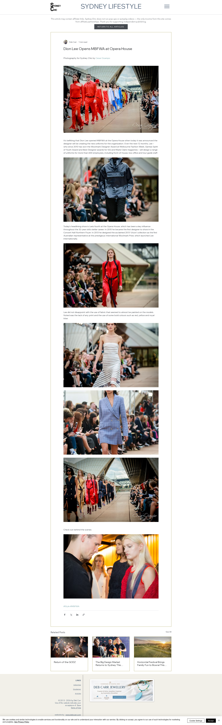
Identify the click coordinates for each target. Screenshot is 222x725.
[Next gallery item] (155, 189)
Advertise (77, 685)
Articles (78, 693)
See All (168, 632)
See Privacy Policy (21, 722)
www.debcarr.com (73, 715)
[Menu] (167, 6)
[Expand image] (111, 189)
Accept (211, 720)
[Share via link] (83, 614)
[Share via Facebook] (64, 614)
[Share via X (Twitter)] (71, 614)
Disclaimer (77, 689)
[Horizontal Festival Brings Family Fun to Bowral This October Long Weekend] (152, 647)
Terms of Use (76, 707)
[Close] (218, 720)
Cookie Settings (195, 720)
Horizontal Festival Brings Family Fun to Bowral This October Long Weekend (151, 664)
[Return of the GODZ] (69, 647)
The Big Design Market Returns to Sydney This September (108, 664)
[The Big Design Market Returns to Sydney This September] (111, 647)
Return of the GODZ (65, 662)
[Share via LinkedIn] (77, 614)
